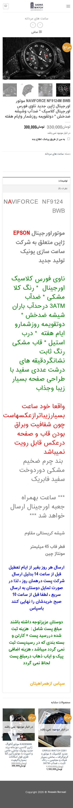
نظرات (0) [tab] (63, 189)
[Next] (6, 58)
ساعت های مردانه (36, 18)
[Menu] (68, 6)
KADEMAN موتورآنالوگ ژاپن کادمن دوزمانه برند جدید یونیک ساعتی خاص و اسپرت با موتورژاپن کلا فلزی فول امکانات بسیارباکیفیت (19, 752)
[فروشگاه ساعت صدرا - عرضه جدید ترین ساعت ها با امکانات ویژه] (36, 6)
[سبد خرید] (6, 6)
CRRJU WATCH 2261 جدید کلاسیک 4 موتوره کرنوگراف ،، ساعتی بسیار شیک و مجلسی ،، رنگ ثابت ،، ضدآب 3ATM (54, 757)
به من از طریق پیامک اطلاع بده (48, 139)
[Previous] (64, 58)
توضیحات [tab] (63, 181)
